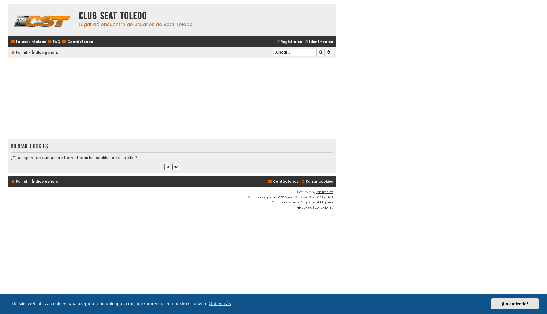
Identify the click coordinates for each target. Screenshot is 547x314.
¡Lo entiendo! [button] (515, 303)
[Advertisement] (172, 99)
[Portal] (42, 20)
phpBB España (322, 202)
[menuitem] (54, 42)
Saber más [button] (220, 303)
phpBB (277, 197)
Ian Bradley (324, 192)
